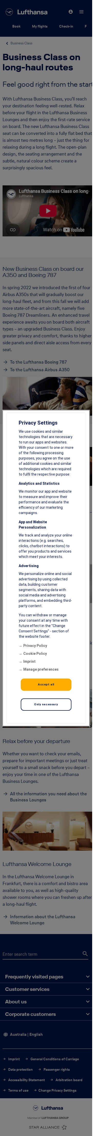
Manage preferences (41, 669)
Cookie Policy (35, 654)
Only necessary (46, 704)
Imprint (29, 661)
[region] (46, 568)
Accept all (46, 684)
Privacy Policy (35, 646)
